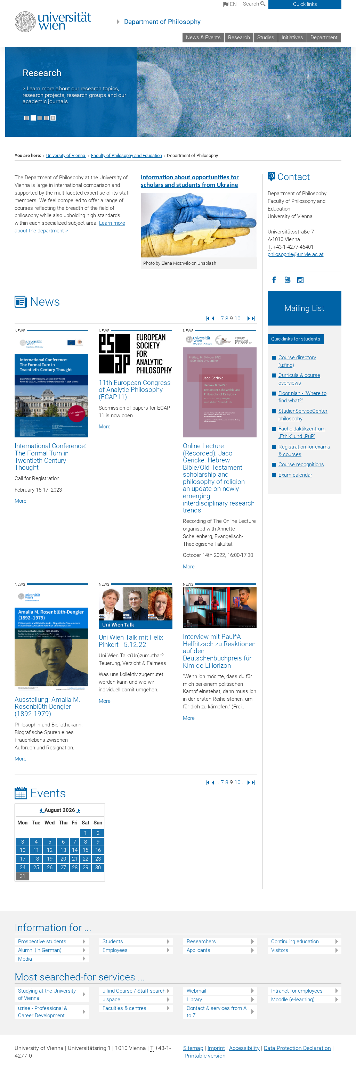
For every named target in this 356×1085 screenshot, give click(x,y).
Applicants (198, 950)
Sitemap (193, 1048)
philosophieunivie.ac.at (296, 254)
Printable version (205, 1055)
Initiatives (292, 37)
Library (194, 999)
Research (239, 37)
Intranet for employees (297, 991)
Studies (265, 37)
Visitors (279, 950)
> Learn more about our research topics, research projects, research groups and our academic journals (74, 95)
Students (113, 941)
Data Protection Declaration (297, 1048)
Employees (115, 950)
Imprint (216, 1048)
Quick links (305, 4)
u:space (111, 999)
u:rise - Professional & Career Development (42, 1012)
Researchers (201, 941)
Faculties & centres (124, 1008)
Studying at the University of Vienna (47, 994)
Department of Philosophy (162, 22)
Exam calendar (295, 475)
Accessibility (244, 1048)
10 (237, 318)
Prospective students (42, 941)
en (232, 4)
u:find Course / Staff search (134, 991)
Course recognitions (301, 464)
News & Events (203, 37)
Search (251, 4)
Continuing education (295, 941)
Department (324, 37)
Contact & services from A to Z (216, 1012)
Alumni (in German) (40, 950)
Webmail (196, 991)
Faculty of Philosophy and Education (126, 155)
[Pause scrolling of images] (53, 118)
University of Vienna (66, 155)
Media (25, 959)
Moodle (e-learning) (293, 999)
